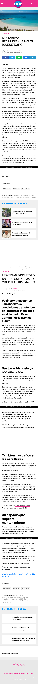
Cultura (25, 597)
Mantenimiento (27, 601)
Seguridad (22, 673)
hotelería (5, 197)
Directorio (5, 673)
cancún (19, 195)
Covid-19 (32, 673)
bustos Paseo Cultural (9, 597)
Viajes (34, 197)
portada (16, 197)
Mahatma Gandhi (7, 601)
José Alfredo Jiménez (9, 599)
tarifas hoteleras (25, 197)
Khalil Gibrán (21, 599)
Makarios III (17, 601)
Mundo (16, 673)
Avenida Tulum (18, 595)
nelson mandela (7, 602)
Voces (27, 673)
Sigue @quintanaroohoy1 (10, 653)
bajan (15, 195)
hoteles (10, 197)
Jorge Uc (15, 288)
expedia (31, 195)
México (11, 673)
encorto (25, 195)
